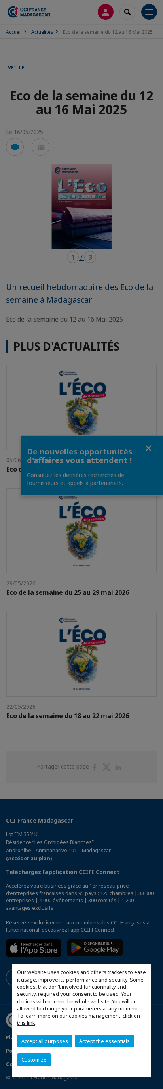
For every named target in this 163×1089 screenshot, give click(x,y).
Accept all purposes (44, 1041)
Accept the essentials (104, 1041)
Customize (34, 1059)
